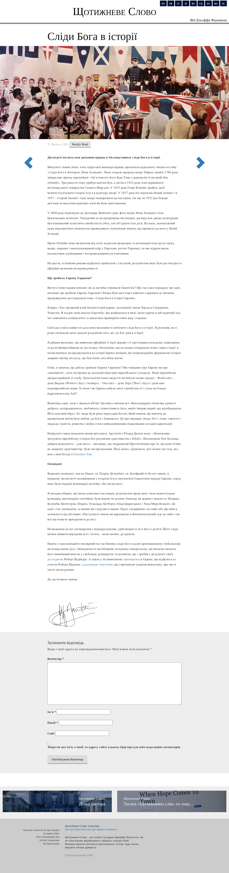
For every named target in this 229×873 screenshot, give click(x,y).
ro (216, 3)
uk (201, 3)
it (178, 3)
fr (170, 3)
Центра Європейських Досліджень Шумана (91, 829)
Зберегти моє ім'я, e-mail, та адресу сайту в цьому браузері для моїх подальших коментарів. (114, 747)
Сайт (51, 733)
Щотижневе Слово (114, 11)
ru (193, 3)
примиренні (132, 559)
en (163, 3)
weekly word (80, 144)
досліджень (55, 559)
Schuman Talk (82, 454)
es (208, 3)
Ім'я (51, 712)
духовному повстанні (98, 564)
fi (186, 3)
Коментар (55, 658)
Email (52, 722)
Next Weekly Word (27, 148)
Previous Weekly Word (201, 148)
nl (223, 3)
